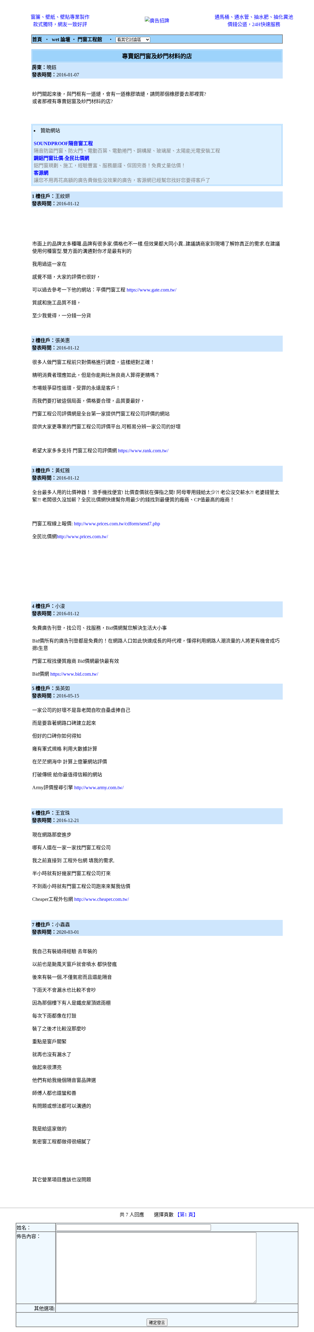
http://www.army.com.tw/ (99, 787)
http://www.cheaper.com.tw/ (101, 899)
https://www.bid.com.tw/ (74, 674)
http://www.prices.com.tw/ (82, 536)
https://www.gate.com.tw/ (151, 289)
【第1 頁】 (187, 1214)
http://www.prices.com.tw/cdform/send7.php (117, 523)
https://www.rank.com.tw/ (143, 450)
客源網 (41, 173)
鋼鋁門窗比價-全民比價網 (61, 158)
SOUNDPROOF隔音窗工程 (63, 143)
